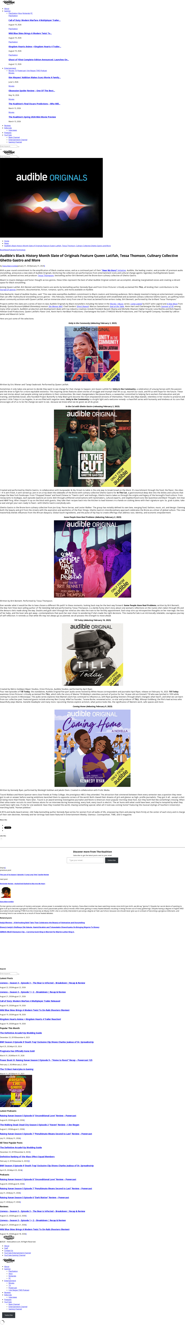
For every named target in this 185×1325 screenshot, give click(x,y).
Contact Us (8, 1250)
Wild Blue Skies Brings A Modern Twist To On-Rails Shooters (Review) (34, 1010)
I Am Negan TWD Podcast (19, 1290)
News (6, 250)
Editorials (8, 128)
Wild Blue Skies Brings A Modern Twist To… (30, 33)
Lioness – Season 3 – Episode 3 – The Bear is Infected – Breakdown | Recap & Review (42, 983)
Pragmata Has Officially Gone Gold (17, 1051)
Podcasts (7, 132)
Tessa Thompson (46, 275)
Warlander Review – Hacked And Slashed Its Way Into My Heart (22, 884)
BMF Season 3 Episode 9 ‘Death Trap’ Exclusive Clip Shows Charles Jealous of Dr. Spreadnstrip (47, 1042)
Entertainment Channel (18, 140)
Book (2, 250)
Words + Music (117, 303)
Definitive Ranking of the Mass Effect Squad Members (27, 1156)
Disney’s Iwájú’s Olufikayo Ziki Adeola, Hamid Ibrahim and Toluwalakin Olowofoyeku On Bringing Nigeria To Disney (49, 927)
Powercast (13, 1288)
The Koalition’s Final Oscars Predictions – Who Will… (34, 103)
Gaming (7, 11)
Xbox (11, 1273)
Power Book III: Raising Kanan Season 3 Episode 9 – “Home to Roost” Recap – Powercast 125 (46, 1060)
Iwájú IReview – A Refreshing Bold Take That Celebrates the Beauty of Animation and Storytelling (42, 922)
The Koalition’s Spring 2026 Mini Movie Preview (32, 117)
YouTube (8, 135)
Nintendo (12, 1276)
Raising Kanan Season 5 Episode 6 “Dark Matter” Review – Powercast (34, 1197)
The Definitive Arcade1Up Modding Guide (21, 1033)
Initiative (113, 270)
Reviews (7, 125)
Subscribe (112, 860)
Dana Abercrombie (9, 266)
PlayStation (13, 15)
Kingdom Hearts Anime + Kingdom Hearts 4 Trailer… (35, 46)
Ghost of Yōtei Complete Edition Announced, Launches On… (39, 59)
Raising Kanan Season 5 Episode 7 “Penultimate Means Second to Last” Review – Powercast (46, 1133)
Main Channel (14, 137)
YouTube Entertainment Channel (17, 1253)
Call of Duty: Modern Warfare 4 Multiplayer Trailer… (35, 20)
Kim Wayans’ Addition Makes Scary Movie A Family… (35, 77)
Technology (20, 250)
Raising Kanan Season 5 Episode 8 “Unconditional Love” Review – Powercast (38, 1115)
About (6, 8)
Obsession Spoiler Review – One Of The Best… (32, 90)
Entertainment (10, 68)
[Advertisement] (64, 950)
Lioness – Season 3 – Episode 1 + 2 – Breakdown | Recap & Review (33, 992)
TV (10, 1285)
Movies (11, 73)
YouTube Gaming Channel (14, 1255)
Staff (6, 1248)
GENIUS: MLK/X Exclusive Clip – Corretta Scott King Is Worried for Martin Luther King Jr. (37, 932)
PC (10, 1278)
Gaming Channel (15, 142)
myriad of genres (8, 289)
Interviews (13, 130)
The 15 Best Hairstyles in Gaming (16, 1069)
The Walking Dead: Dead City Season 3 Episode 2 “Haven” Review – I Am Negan (39, 1124)
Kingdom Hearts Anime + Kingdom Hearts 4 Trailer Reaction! (30, 1019)
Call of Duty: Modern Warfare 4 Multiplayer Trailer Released (30, 1001)
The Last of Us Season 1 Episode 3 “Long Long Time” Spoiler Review (24, 875)
